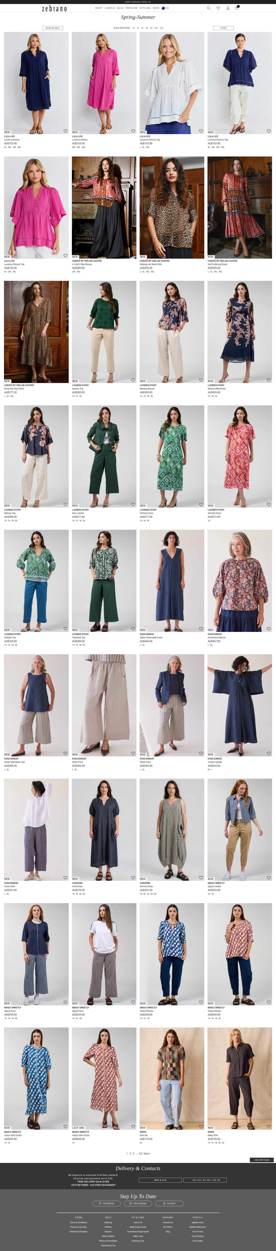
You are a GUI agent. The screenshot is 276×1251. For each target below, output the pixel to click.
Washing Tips (138, 1241)
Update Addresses (197, 1227)
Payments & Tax (108, 1245)
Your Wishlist (198, 1236)
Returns (108, 1231)
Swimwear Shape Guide (138, 1231)
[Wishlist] (218, 8)
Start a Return (108, 1236)
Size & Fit (138, 1222)
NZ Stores (167, 1227)
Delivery (108, 1227)
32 (140, 1153)
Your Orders (197, 1241)
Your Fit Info (197, 1231)
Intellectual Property (78, 1231)
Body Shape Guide (138, 1227)
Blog (168, 1231)
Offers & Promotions (108, 1241)
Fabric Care (138, 1236)
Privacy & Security (78, 1227)
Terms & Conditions (78, 1222)
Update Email (197, 1222)
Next (147, 1153)
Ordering (108, 1222)
